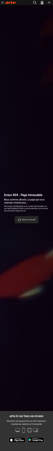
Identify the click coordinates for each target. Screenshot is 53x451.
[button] (34, 3)
